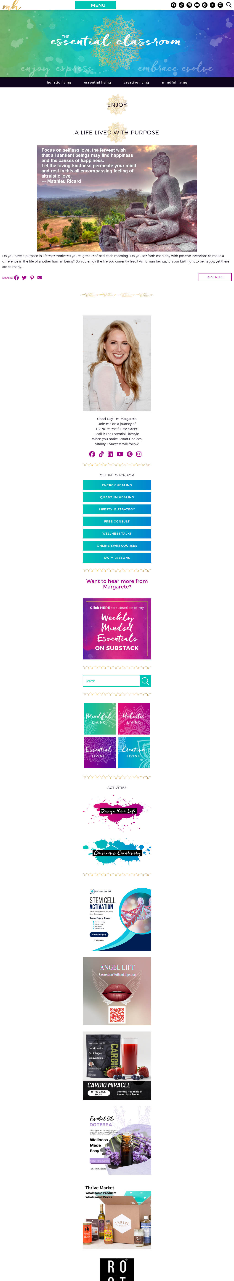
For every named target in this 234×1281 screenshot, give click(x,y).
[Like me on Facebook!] (173, 5)
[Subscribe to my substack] (220, 5)
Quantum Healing (117, 497)
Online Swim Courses (117, 545)
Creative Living (136, 82)
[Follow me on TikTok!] (181, 5)
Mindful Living (174, 82)
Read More (215, 277)
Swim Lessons (117, 557)
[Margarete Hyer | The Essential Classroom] (11, 7)
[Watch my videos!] (197, 5)
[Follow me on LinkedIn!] (189, 5)
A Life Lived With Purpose (117, 132)
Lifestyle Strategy (117, 509)
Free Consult (117, 521)
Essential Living (97, 82)
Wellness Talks (117, 533)
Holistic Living (59, 82)
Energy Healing (117, 485)
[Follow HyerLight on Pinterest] (204, 5)
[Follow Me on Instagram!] (212, 5)
